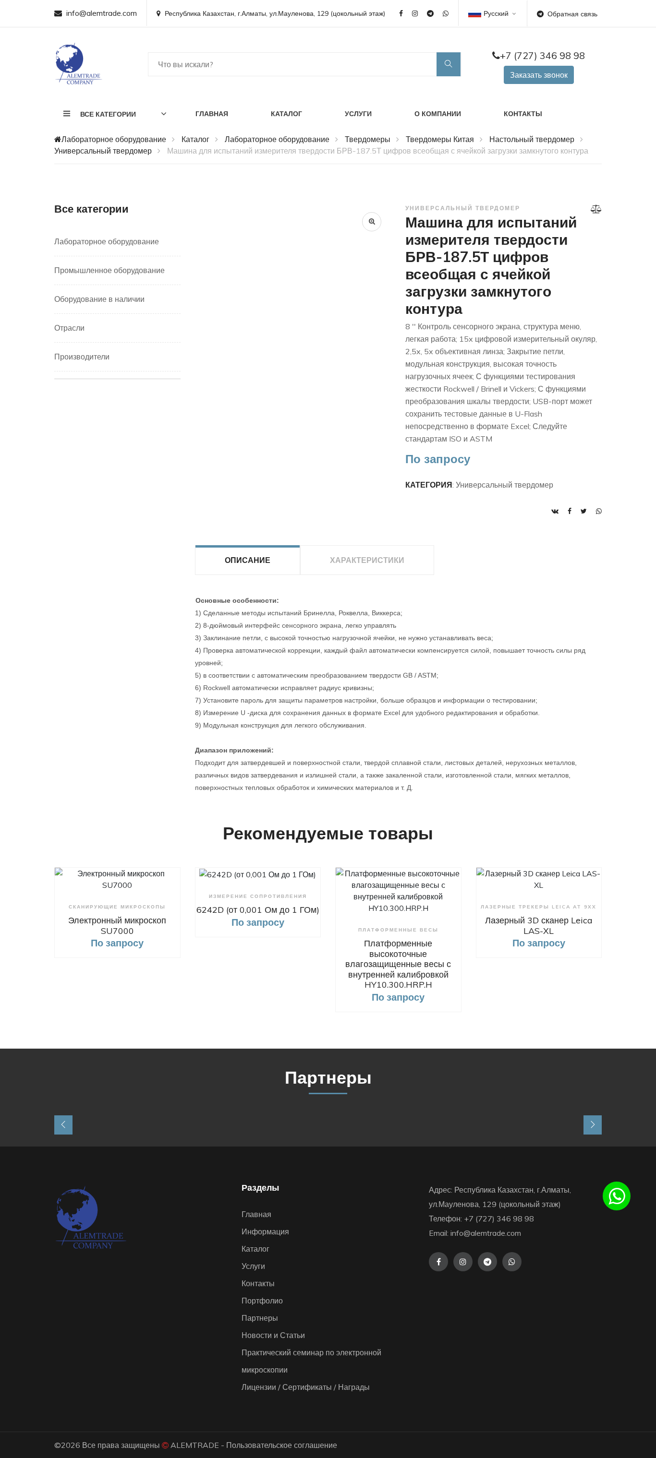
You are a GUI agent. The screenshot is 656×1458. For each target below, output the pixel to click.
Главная (211, 113)
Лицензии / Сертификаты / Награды (306, 1387)
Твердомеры (367, 139)
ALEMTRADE (194, 1445)
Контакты (523, 113)
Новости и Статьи (273, 1335)
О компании (437, 113)
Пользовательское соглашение (281, 1445)
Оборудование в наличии (99, 299)
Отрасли (69, 328)
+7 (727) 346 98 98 (542, 55)
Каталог (286, 113)
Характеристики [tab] (367, 560)
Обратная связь (572, 14)
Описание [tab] (247, 560)
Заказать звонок (539, 75)
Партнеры (260, 1318)
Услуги (358, 113)
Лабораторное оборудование (113, 139)
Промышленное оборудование (109, 270)
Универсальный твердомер (103, 150)
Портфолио (262, 1300)
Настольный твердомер (531, 139)
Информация (265, 1231)
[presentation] (63, 1125)
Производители (81, 356)
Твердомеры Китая (440, 139)
